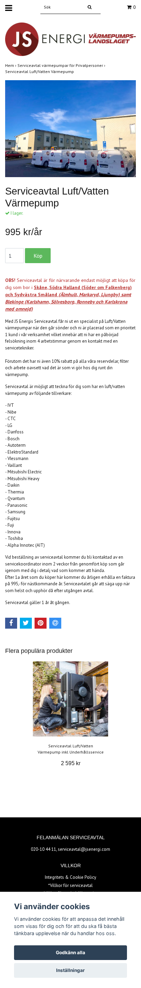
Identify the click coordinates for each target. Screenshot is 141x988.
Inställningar (70, 970)
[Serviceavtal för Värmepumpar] (70, 39)
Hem (11, 65)
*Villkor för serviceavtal (70, 885)
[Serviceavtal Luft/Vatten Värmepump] (70, 128)
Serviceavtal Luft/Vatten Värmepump (40, 71)
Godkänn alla (70, 952)
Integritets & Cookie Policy (70, 877)
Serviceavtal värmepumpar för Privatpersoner (61, 65)
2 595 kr (70, 763)
